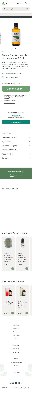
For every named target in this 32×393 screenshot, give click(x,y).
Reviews (5, 158)
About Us (16, 328)
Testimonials (16, 335)
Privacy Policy (16, 372)
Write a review (16, 122)
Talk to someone (16, 175)
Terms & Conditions (16, 362)
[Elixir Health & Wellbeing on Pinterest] (19, 383)
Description (6, 133)
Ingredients (6, 141)
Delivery (16, 365)
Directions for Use (9, 137)
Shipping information (10, 150)
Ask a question (7, 154)
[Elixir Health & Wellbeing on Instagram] (10, 383)
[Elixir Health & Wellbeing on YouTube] (16, 383)
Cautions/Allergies (9, 146)
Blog (16, 338)
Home (3, 51)
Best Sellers (19, 281)
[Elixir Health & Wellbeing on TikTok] (21, 383)
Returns (16, 369)
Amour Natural (20, 233)
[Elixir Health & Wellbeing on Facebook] (13, 383)
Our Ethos (16, 332)
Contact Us (16, 348)
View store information (9, 103)
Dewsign (27, 387)
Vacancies (16, 352)
